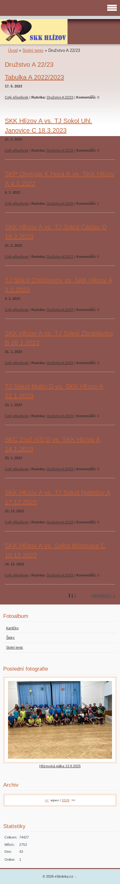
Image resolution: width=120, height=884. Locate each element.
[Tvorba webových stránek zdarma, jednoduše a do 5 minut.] (75, 876)
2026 (65, 800)
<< (47, 800)
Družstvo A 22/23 (60, 97)
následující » (103, 595)
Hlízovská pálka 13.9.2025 (60, 766)
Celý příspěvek (16, 97)
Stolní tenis (33, 50)
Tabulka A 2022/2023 (34, 77)
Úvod (13, 50)
